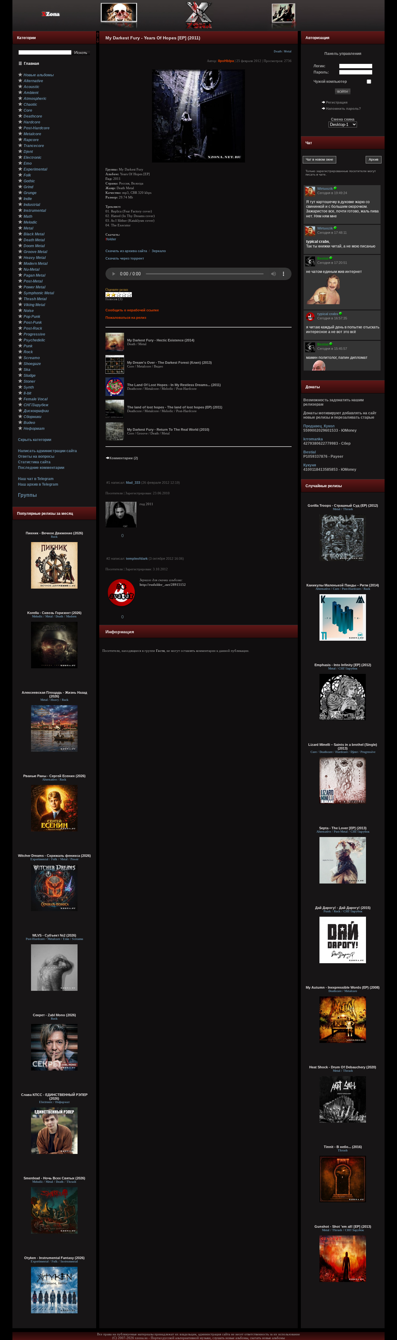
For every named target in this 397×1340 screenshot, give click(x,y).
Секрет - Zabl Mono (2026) (54, 1015)
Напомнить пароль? (343, 108)
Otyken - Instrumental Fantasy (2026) (54, 1258)
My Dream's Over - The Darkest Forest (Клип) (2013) (169, 362)
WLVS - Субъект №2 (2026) (54, 935)
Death (278, 51)
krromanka (313, 439)
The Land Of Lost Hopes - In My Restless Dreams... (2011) (174, 385)
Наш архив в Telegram (38, 484)
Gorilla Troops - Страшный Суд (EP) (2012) (343, 505)
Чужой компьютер (330, 81)
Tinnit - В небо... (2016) (343, 1147)
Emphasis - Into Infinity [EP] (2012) (342, 665)
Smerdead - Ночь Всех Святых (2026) (54, 1178)
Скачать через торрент (124, 258)
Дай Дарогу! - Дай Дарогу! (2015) (343, 908)
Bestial (309, 452)
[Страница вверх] (97, 36)
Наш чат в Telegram (36, 479)
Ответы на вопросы (36, 456)
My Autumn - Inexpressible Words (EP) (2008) (343, 987)
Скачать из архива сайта (126, 251)
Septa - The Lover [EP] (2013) (343, 828)
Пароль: (321, 72)
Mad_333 (133, 482)
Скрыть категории (34, 440)
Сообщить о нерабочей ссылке (132, 310)
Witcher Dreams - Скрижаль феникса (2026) (54, 855)
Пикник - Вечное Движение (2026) (54, 533)
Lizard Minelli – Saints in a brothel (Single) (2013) (342, 746)
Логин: (319, 66)
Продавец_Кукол (319, 426)
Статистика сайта (34, 462)
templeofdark (137, 558)
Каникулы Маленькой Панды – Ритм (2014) (342, 585)
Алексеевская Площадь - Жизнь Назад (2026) (54, 694)
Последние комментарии (41, 467)
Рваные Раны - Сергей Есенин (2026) (54, 776)
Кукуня (309, 465)
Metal (288, 51)
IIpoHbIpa (226, 61)
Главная (31, 63)
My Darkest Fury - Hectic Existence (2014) (160, 340)
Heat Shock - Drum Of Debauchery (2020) (342, 1067)
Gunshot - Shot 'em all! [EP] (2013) (342, 1226)
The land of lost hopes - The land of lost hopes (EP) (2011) (174, 407)
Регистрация (336, 102)
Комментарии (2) (123, 458)
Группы (27, 495)
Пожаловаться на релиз (125, 317)
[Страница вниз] (97, 42)
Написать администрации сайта (47, 451)
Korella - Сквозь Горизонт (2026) (54, 613)
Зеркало (159, 251)
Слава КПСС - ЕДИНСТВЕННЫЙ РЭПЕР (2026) (54, 1096)
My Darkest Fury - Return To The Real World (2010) (168, 429)
